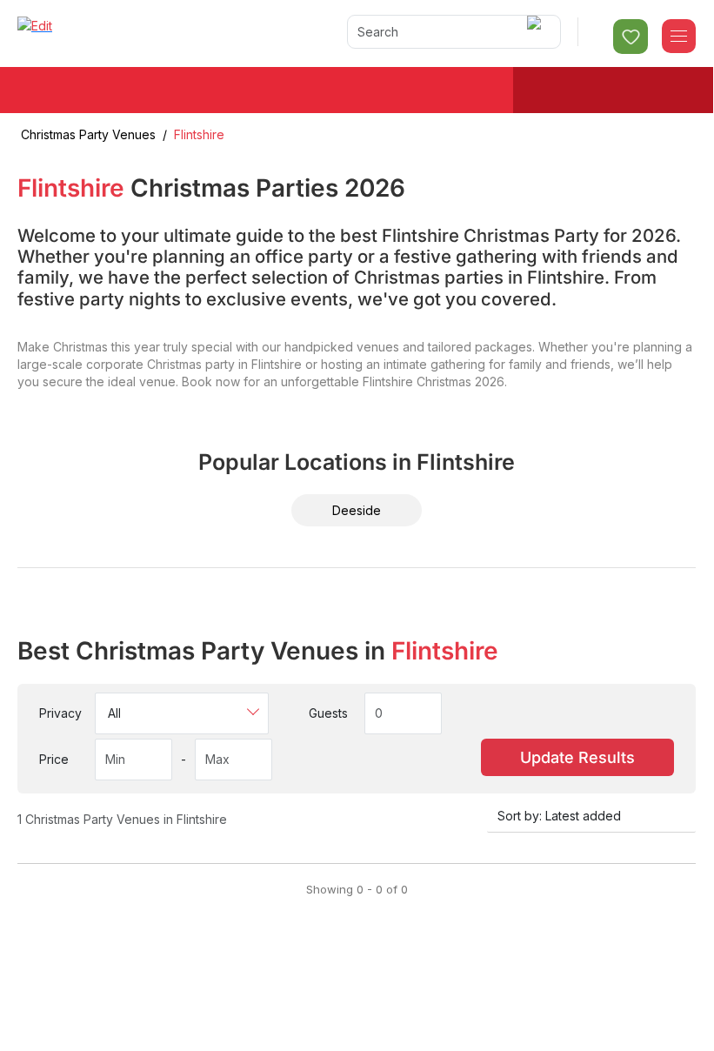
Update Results (577, 757)
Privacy (60, 713)
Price (54, 759)
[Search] (537, 32)
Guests (328, 713)
